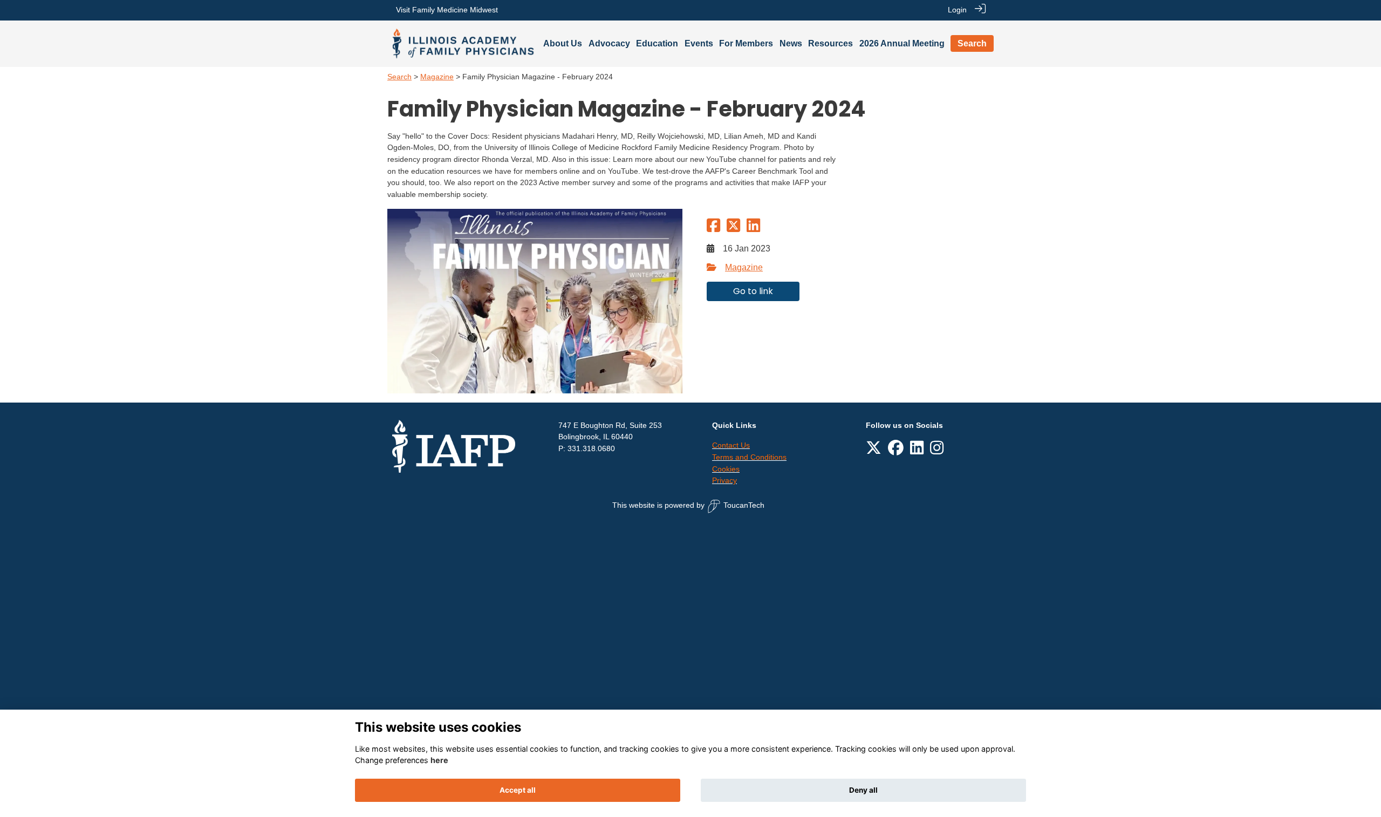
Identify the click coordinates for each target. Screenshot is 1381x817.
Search (399, 76)
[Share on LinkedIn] (753, 228)
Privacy (724, 480)
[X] (873, 451)
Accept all (518, 790)
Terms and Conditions (749, 457)
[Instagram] (937, 451)
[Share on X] (733, 228)
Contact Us (731, 445)
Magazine (437, 76)
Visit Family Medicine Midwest (447, 9)
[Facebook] (896, 451)
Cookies (726, 469)
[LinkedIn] (917, 451)
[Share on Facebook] (713, 228)
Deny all (863, 790)
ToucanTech (743, 505)
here (439, 760)
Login (957, 9)
